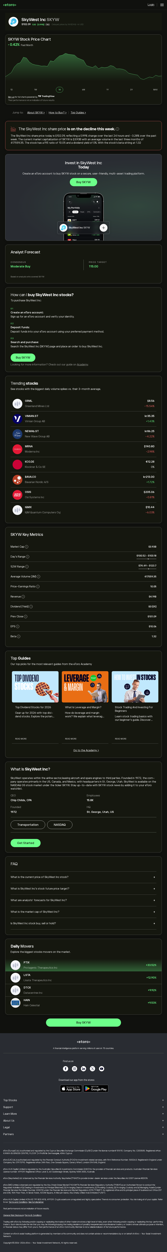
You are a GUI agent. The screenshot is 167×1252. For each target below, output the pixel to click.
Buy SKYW (83, 182)
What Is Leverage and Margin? (83, 707)
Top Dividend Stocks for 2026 (33, 707)
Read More (21, 739)
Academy (82, 364)
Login (151, 4)
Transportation (27, 824)
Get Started (25, 843)
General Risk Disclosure (13, 1215)
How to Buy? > (58, 112)
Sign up (11, 97)
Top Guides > (78, 112)
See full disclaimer (36, 1202)
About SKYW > (36, 112)
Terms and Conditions (18, 1202)
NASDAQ (60, 824)
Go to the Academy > (86, 750)
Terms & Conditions (33, 1215)
